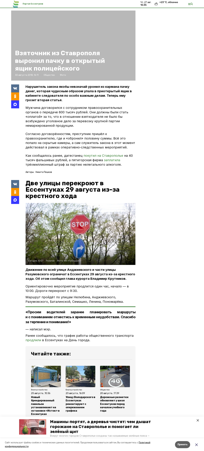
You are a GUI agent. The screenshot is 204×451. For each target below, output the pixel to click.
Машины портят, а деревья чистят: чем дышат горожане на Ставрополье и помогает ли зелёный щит (100, 426)
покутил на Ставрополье (103, 156)
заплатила (112, 160)
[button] (32, 427)
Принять (183, 444)
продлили (33, 340)
